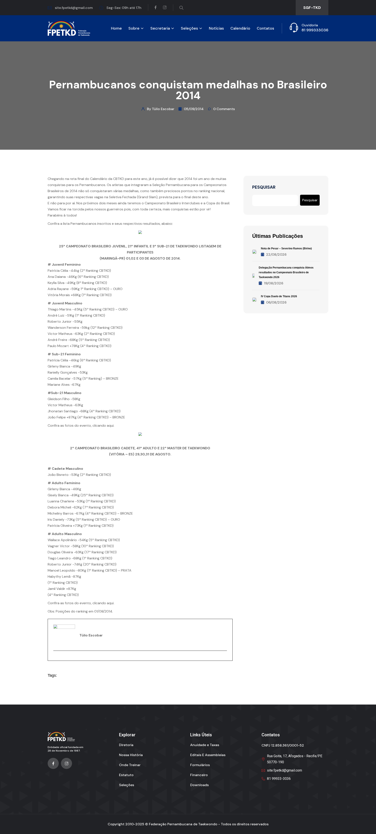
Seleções (189, 28)
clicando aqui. (103, 425)
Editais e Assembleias (207, 755)
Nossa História (131, 755)
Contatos (265, 28)
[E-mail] (56, 658)
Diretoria (126, 745)
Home (116, 28)
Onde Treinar (130, 765)
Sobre (133, 28)
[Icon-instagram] (66, 763)
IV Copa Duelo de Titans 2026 (279, 296)
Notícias (216, 28)
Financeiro (199, 775)
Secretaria (160, 28)
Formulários (200, 765)
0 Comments (224, 109)
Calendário (240, 28)
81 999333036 (315, 30)
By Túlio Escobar (160, 109)
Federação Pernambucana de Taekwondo (183, 824)
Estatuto (126, 775)
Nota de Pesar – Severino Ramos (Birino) (286, 248)
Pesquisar (263, 187)
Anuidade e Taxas (204, 745)
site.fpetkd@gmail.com (74, 7)
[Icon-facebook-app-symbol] (53, 763)
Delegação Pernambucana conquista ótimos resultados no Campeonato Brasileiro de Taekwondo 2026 (286, 272)
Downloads (199, 785)
